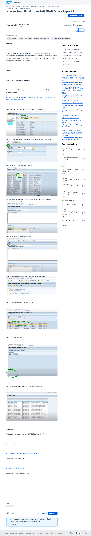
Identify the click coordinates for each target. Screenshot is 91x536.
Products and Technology (22, 6)
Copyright (21, 533)
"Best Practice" (77, 55)
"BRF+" (64, 58)
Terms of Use (13, 533)
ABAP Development (12, 38)
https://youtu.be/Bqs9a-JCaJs (15, 468)
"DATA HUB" (76, 61)
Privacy (6, 533)
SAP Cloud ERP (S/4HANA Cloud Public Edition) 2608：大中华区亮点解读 (73, 78)
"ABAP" (64, 52)
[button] (77, 30)
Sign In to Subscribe (76, 15)
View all (64, 225)
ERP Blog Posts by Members (53, 6)
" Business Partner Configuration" (71, 49)
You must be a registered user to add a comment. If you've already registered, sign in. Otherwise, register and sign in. (30, 520)
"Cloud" (71, 58)
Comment (13, 524)
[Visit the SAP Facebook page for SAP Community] (76, 533)
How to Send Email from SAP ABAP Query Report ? (40, 11)
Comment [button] (52, 513)
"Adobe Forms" (72, 52)
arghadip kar (10, 506)
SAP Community (10, 6)
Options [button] (69, 18)
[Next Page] (74, 66)
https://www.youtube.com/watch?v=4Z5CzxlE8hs (21, 453)
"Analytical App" (66, 55)
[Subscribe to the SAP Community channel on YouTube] (83, 533)
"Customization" (66, 61)
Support (47, 533)
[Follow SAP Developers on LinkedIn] (86, 533)
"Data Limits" (66, 64)
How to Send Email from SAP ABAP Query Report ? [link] (20, 8)
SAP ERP (21, 38)
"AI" (80, 52)
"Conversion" (79, 58)
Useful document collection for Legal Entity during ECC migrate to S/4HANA (72, 133)
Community (16, 2)
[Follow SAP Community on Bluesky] (79, 533)
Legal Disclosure (30, 533)
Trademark (40, 533)
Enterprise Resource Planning (37, 6)
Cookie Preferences (57, 533)
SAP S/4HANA (28, 38)
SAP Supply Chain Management (41, 38)
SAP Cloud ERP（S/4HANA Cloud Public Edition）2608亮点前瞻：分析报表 (73, 90)
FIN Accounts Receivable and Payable (61, 38)
